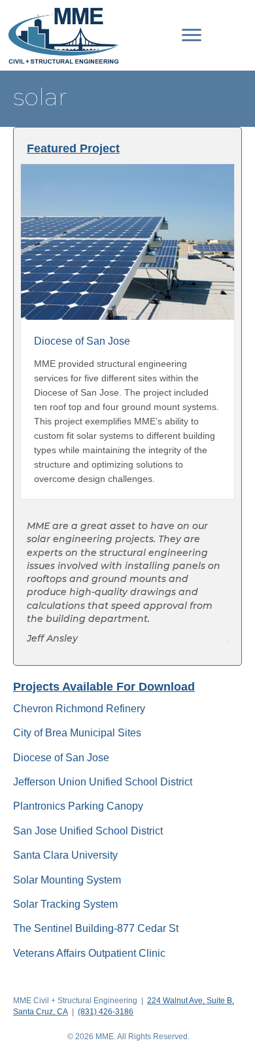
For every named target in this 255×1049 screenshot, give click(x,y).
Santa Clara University (65, 855)
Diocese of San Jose (61, 757)
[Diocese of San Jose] (128, 241)
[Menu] (192, 35)
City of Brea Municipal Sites (77, 732)
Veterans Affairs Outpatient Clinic (89, 953)
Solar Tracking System (65, 904)
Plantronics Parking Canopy (78, 806)
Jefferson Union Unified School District (102, 781)
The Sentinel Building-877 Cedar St (95, 928)
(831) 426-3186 (105, 1011)
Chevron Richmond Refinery (79, 708)
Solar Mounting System (67, 880)
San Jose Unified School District (88, 830)
